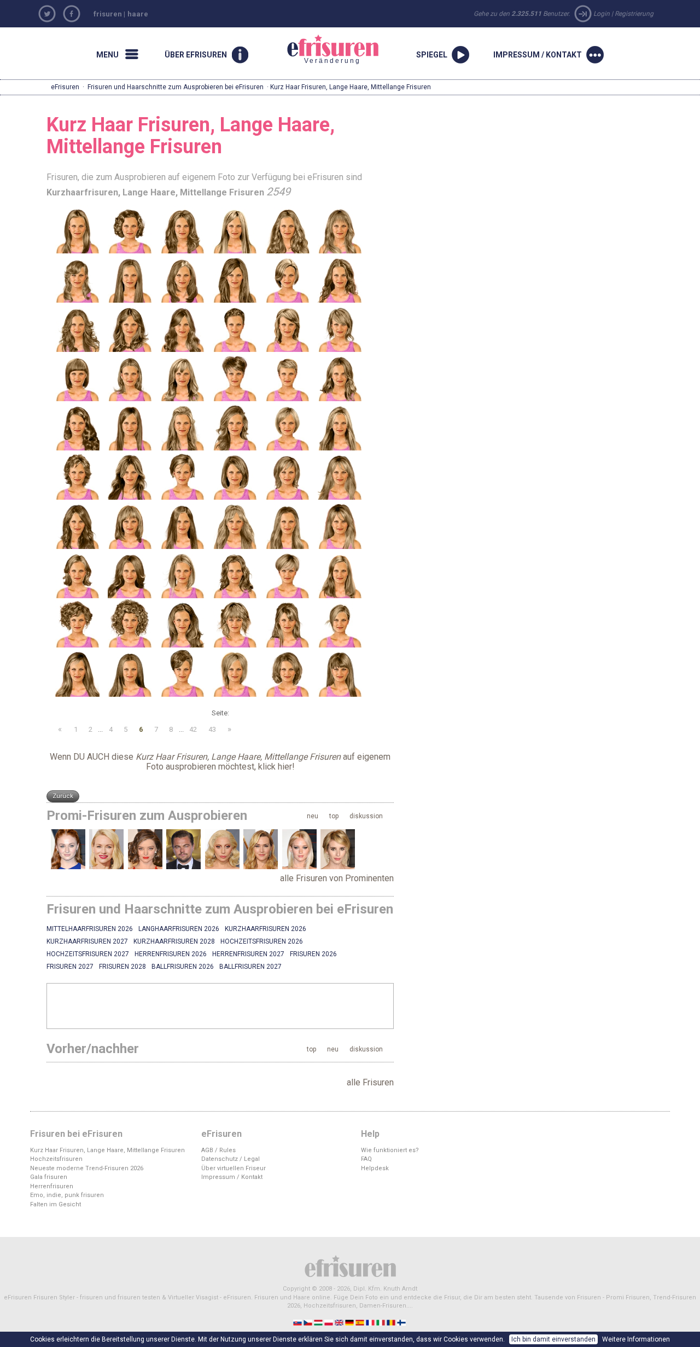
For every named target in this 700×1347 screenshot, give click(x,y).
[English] (340, 1322)
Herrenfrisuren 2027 (248, 954)
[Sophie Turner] (68, 849)
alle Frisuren (370, 1082)
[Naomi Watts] (106, 849)
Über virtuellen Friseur (233, 1168)
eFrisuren (65, 87)
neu (312, 816)
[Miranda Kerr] (145, 849)
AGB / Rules (218, 1150)
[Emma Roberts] (337, 849)
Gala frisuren (48, 1177)
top (334, 816)
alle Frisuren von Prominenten (337, 878)
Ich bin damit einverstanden (553, 1339)
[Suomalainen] (402, 1322)
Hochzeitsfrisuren (56, 1159)
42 (193, 729)
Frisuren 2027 (70, 966)
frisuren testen (139, 1297)
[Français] (371, 1322)
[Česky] (309, 1322)
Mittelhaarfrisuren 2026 (89, 929)
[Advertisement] (220, 1005)
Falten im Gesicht (55, 1204)
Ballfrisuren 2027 (250, 966)
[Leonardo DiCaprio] (183, 849)
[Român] (392, 1322)
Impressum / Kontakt (231, 1177)
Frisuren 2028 (122, 966)
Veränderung (319, 49)
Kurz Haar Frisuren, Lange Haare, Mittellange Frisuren (107, 1150)
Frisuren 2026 (313, 954)
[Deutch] (350, 1322)
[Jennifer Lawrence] (299, 849)
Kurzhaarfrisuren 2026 (265, 929)
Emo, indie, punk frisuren (67, 1195)
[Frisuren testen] (350, 1266)
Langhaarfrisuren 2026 (178, 929)
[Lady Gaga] (222, 849)
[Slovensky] (298, 1322)
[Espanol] (360, 1322)
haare (137, 14)
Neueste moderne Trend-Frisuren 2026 (86, 1168)
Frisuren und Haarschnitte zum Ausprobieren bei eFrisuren (176, 87)
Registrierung (634, 14)
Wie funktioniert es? (390, 1150)
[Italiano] (381, 1322)
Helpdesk (375, 1168)
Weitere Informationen (636, 1339)
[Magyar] (319, 1322)
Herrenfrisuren (51, 1186)
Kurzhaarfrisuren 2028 (174, 941)
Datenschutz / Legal (230, 1159)
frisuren (108, 14)
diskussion (366, 816)
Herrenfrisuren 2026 (171, 954)
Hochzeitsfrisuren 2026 (261, 941)
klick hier (275, 766)
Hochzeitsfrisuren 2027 (87, 954)
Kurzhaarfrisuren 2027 (87, 941)
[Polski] (329, 1322)
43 (212, 729)
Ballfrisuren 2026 (182, 966)
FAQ (366, 1159)
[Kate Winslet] (260, 849)
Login (601, 14)
